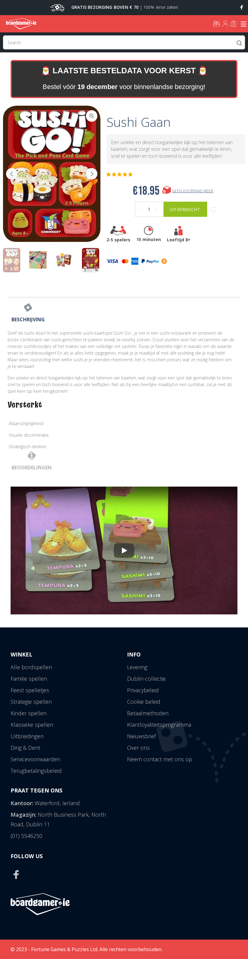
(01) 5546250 (26, 835)
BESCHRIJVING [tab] (28, 319)
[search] (124, 42)
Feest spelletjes (30, 690)
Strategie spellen (31, 701)
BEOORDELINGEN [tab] (31, 467)
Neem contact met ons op (159, 759)
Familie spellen (29, 678)
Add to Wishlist (213, 210)
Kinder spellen (29, 713)
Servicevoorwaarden (35, 759)
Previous (12, 174)
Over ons (138, 747)
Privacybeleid (143, 690)
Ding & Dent (25, 747)
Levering (137, 667)
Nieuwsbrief (141, 736)
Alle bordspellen (31, 667)
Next (91, 174)
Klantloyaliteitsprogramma (159, 724)
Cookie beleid (143, 701)
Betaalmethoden (147, 713)
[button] (120, 174)
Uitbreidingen (27, 736)
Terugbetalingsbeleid (36, 770)
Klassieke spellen (32, 724)
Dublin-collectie (146, 678)
